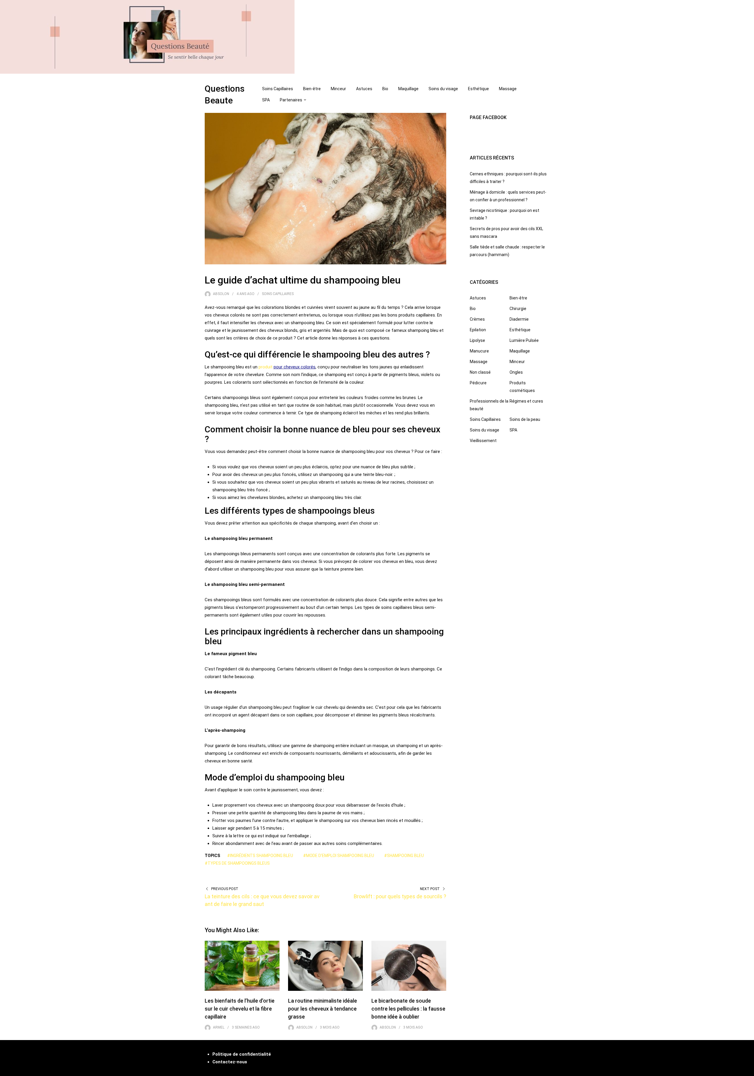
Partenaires (291, 100)
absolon (221, 294)
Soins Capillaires (277, 88)
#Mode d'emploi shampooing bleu (338, 855)
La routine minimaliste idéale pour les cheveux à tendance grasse (322, 1009)
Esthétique (478, 88)
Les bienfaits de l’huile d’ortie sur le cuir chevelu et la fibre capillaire (240, 1009)
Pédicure (478, 382)
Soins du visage (443, 88)
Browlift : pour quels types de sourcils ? (400, 896)
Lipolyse (477, 340)
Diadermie (519, 319)
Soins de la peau (525, 419)
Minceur (338, 88)
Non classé (480, 372)
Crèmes (477, 319)
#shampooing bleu (404, 855)
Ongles (516, 372)
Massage (508, 88)
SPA (266, 100)
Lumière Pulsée (524, 340)
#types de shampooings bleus (237, 863)
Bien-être (312, 88)
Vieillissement (483, 440)
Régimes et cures (526, 401)
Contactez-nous (229, 1062)
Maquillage (408, 88)
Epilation (478, 329)
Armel (218, 1027)
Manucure (479, 351)
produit (266, 367)
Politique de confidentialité (241, 1054)
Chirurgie (518, 308)
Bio (385, 88)
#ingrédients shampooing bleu (260, 855)
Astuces (364, 88)
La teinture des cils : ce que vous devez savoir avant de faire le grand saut (262, 900)
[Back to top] (748, 1070)
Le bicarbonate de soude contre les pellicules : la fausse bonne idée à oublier (408, 1009)
